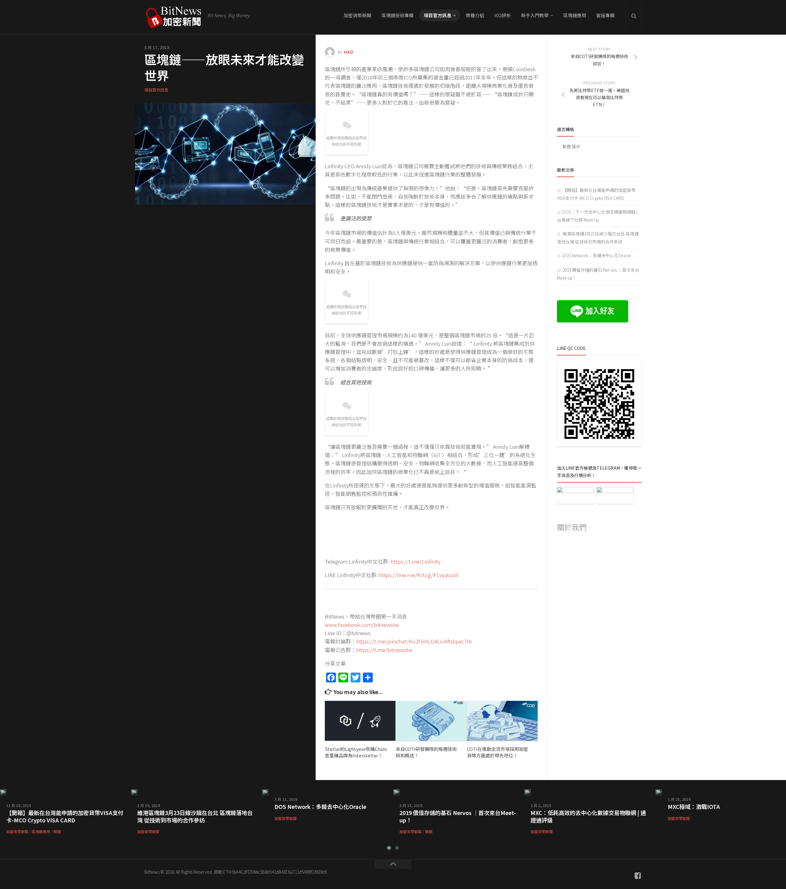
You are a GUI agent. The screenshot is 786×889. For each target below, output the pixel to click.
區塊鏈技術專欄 (397, 15)
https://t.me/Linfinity (415, 561)
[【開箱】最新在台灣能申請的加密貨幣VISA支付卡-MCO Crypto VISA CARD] (3, 793)
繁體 (566, 146)
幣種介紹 (475, 15)
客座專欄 (605, 15)
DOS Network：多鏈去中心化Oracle (596, 255)
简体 (576, 146)
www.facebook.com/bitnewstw (362, 624)
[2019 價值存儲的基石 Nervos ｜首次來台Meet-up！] (396, 793)
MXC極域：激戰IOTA (694, 806)
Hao (348, 52)
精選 (57, 831)
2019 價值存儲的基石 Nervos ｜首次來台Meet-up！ (457, 816)
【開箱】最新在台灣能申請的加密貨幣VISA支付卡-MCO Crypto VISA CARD (64, 816)
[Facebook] (638, 875)
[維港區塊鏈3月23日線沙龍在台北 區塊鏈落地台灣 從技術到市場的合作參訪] (134, 793)
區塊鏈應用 (574, 15)
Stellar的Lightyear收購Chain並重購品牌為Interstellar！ (356, 752)
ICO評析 (502, 15)
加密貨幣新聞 (357, 15)
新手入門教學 (535, 15)
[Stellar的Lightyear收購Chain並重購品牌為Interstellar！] (360, 721)
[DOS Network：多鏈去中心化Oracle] (265, 793)
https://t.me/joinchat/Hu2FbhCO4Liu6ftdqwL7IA (414, 641)
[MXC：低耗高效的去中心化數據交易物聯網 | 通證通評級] (527, 793)
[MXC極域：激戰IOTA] (659, 793)
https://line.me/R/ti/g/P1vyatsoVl (419, 575)
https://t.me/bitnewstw (384, 650)
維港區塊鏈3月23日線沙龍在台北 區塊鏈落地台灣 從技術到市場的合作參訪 (195, 816)
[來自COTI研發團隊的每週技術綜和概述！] (431, 721)
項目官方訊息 (437, 15)
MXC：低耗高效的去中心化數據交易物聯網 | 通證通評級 (588, 816)
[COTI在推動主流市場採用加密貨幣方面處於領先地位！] (502, 721)
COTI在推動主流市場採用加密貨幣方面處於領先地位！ (497, 752)
